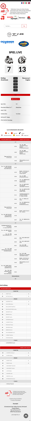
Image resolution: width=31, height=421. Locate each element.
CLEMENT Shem (9, 322)
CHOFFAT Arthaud (10, 352)
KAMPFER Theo (9, 301)
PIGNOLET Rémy (9, 324)
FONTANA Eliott (9, 337)
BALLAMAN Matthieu (10, 306)
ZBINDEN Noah (9, 327)
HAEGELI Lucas (9, 376)
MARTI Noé (8, 293)
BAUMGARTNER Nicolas (11, 309)
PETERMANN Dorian (10, 378)
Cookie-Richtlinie (16, 400)
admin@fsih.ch (15, 414)
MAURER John (9, 373)
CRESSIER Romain (9, 319)
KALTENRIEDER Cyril (10, 332)
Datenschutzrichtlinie (15, 398)
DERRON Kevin (9, 329)
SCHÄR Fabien (9, 355)
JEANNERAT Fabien (10, 368)
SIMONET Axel (9, 311)
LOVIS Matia (9, 370)
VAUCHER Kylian (9, 304)
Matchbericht (16, 99)
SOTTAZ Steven (9, 296)
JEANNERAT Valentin (10, 365)
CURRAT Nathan (9, 335)
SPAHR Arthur (9, 314)
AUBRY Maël (9, 360)
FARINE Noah (9, 363)
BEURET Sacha (9, 317)
